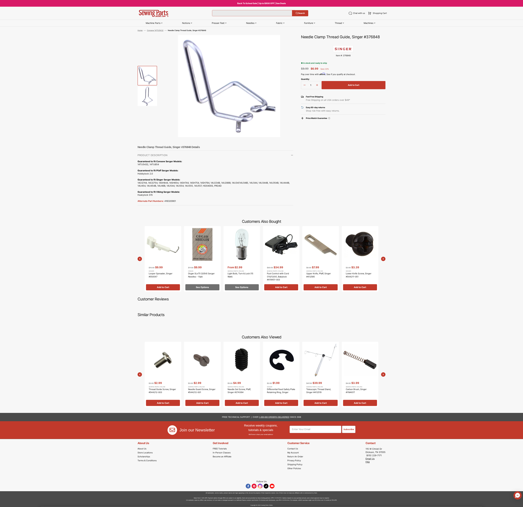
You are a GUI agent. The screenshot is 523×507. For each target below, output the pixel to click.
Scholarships (144, 456)
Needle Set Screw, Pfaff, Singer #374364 (239, 391)
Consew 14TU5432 (155, 30)
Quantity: (305, 79)
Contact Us (292, 448)
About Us (142, 448)
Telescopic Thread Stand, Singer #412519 (318, 391)
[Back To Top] (519, 503)
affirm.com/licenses (284, 500)
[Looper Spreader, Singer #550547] (163, 259)
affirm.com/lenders (276, 498)
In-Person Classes (222, 452)
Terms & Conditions (147, 460)
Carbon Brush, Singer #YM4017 (356, 391)
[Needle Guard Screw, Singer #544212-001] (202, 374)
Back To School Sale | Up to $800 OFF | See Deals (261, 3)
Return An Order (295, 456)
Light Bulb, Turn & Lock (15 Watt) (240, 275)
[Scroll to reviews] (343, 42)
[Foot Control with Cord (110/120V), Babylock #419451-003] (281, 259)
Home (140, 30)
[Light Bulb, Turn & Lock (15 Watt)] (242, 259)
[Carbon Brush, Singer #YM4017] (360, 374)
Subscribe (348, 429)
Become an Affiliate (222, 456)
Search (301, 13)
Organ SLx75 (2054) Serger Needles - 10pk (201, 275)
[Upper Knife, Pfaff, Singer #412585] (320, 259)
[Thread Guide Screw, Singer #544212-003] (163, 374)
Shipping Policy (294, 464)
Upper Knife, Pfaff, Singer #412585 (318, 275)
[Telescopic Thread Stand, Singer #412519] (320, 374)
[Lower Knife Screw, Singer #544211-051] (360, 259)
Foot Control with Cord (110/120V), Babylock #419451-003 (278, 276)
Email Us (370, 458)
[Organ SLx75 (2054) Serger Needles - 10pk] (202, 259)
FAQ (368, 462)
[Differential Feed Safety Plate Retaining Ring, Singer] (281, 374)
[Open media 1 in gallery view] (287, 41)
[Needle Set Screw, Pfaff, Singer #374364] (242, 374)
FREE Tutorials (220, 448)
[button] (377, 13)
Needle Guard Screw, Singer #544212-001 (201, 391)
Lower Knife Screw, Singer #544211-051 (358, 275)
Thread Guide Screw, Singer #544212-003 (162, 391)
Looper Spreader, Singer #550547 (160, 275)
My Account (293, 452)
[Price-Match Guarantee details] (329, 118)
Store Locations (145, 452)
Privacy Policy (294, 460)
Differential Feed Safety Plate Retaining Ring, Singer (281, 391)
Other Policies (294, 468)
